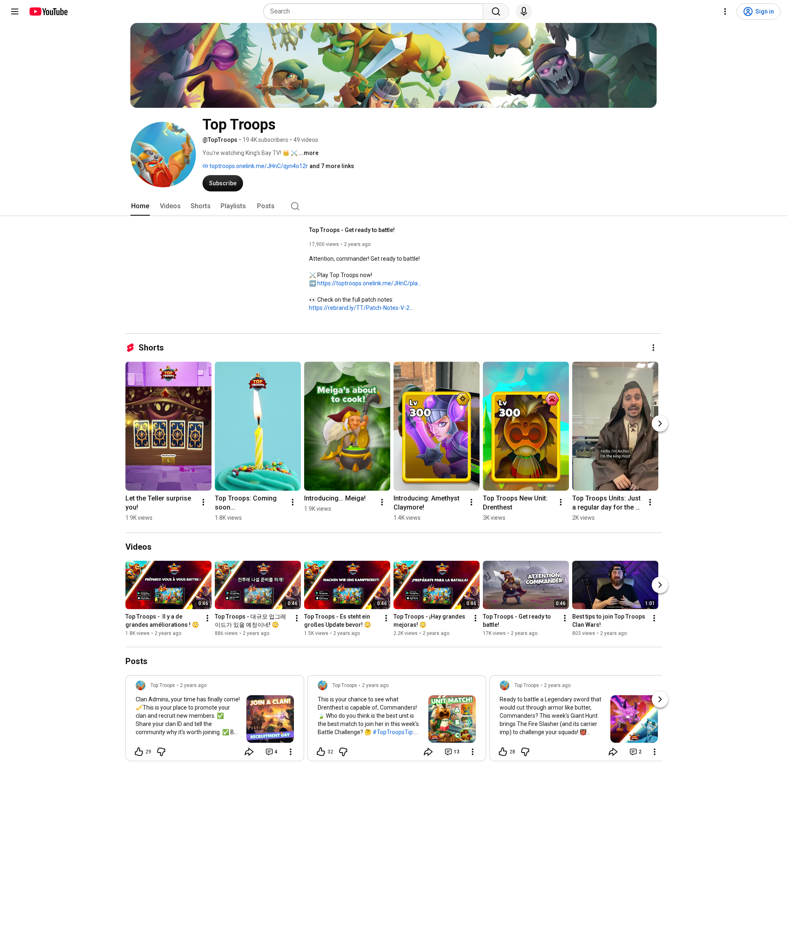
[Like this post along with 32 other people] (321, 751)
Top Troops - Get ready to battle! (352, 230)
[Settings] (725, 11)
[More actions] (653, 347)
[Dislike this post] (161, 751)
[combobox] (375, 11)
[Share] (249, 752)
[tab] (140, 206)
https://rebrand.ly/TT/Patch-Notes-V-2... (361, 308)
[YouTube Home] (48, 11)
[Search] (496, 11)
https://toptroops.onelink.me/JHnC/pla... (369, 283)
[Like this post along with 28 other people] (503, 751)
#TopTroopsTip (393, 732)
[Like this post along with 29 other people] (139, 751)
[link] (215, 720)
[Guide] (15, 11)
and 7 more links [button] (331, 166)
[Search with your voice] (524, 11)
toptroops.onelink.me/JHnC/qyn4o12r (258, 166)
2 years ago (193, 685)
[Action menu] (290, 752)
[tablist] (393, 206)
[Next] (660, 423)
